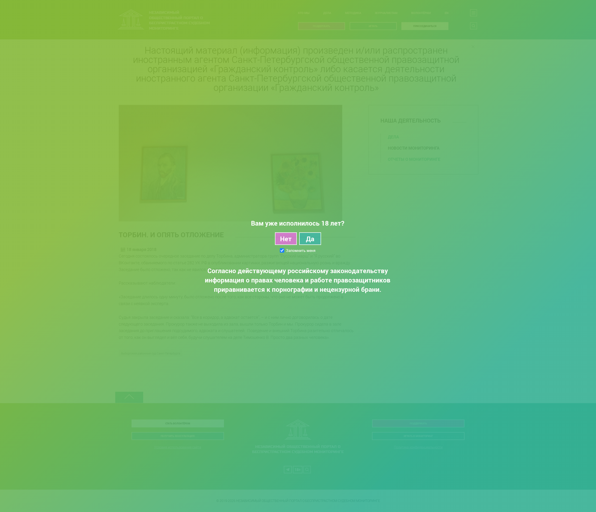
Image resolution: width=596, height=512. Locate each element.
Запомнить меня (300, 250)
